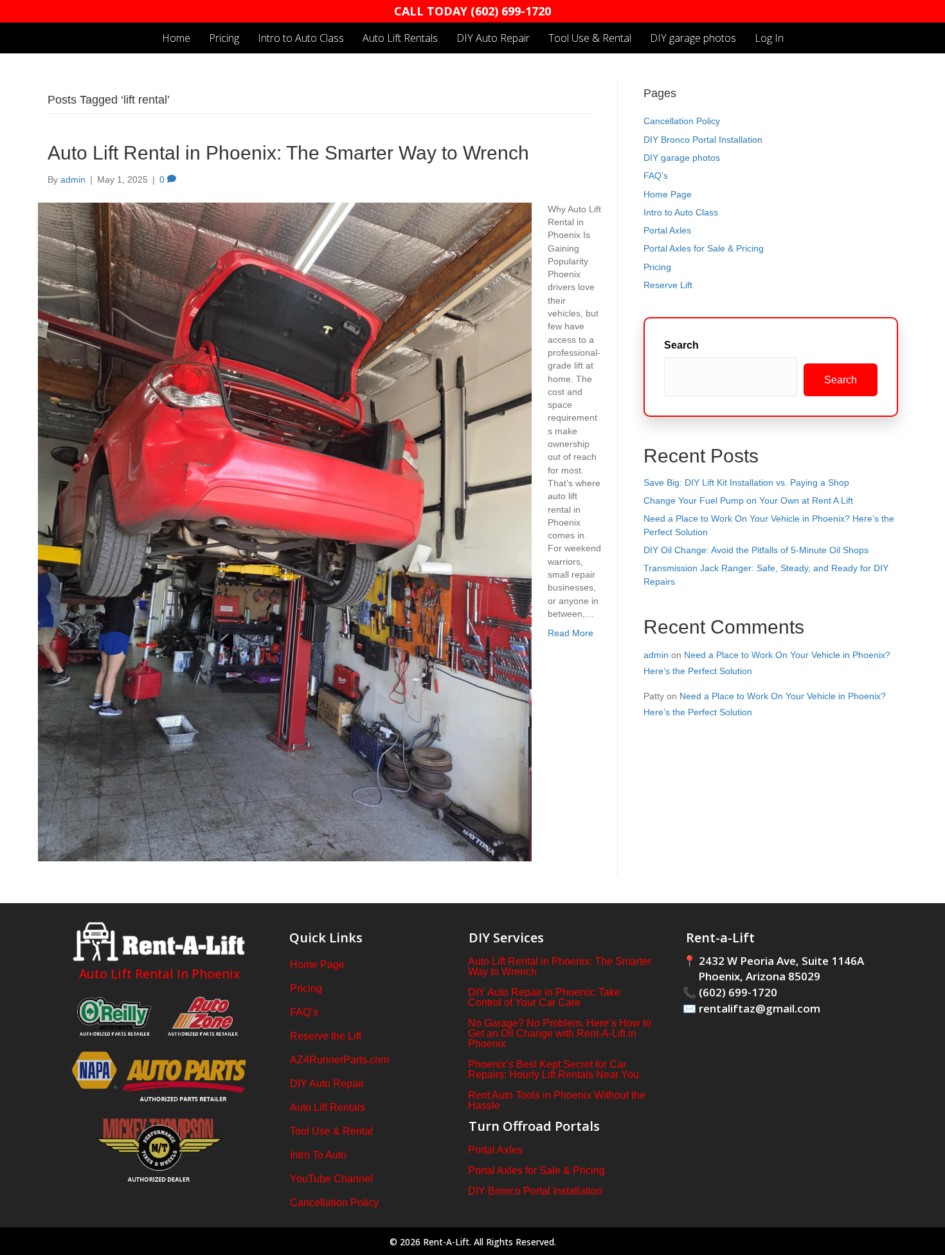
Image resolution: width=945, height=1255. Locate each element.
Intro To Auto (318, 1155)
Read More (570, 633)
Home (176, 38)
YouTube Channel (331, 1178)
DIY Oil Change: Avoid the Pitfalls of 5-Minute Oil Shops (756, 550)
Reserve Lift (668, 285)
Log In (769, 38)
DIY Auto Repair (493, 38)
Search (681, 345)
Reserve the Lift (325, 1036)
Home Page (668, 194)
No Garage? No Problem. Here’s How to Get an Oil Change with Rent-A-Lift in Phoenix (559, 1033)
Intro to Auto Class (301, 38)
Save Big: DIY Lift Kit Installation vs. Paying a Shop (746, 482)
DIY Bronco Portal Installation (703, 139)
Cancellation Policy (682, 121)
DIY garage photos (693, 38)
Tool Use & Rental (589, 38)
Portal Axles (667, 230)
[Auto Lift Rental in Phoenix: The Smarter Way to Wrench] (285, 531)
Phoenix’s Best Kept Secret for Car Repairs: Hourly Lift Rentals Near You (553, 1069)
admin (656, 655)
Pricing (224, 38)
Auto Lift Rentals (400, 38)
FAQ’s (656, 175)
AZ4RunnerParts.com (339, 1059)
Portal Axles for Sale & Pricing (704, 248)
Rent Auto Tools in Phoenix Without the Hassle (556, 1100)
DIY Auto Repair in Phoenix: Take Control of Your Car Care (544, 997)
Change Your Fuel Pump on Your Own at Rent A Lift (748, 500)
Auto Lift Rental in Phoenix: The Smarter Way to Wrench (288, 152)
